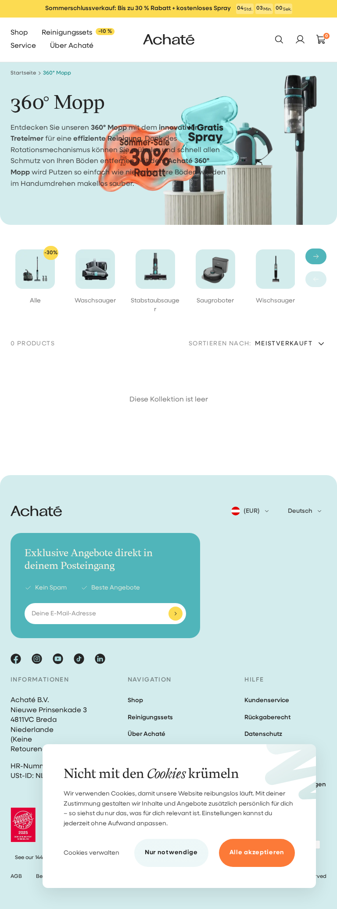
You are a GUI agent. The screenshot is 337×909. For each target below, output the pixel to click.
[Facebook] (16, 658)
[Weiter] (315, 256)
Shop (135, 700)
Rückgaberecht (267, 717)
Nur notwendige (171, 852)
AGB (16, 876)
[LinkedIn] (100, 658)
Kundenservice (266, 700)
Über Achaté (146, 734)
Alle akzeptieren (256, 852)
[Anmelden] (175, 614)
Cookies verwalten (91, 853)
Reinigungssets (150, 717)
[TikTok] (79, 658)
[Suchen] (279, 39)
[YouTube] (58, 658)
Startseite (23, 73)
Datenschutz (263, 734)
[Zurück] (315, 279)
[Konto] (300, 39)
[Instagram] (37, 658)
